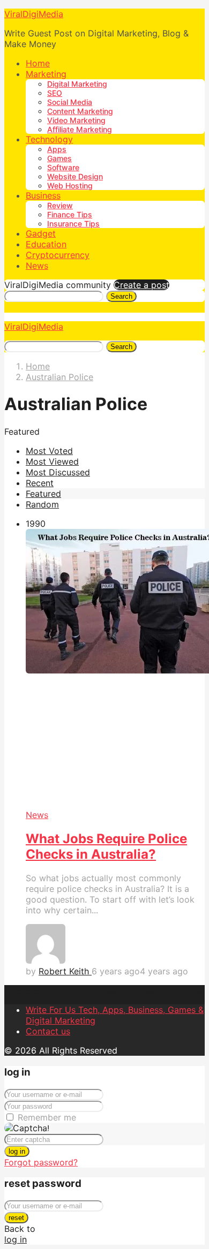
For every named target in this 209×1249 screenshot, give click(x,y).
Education (46, 244)
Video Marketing (76, 120)
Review (60, 205)
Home (38, 63)
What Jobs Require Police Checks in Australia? (106, 846)
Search (121, 296)
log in (17, 1151)
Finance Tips (69, 214)
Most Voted (49, 450)
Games (59, 158)
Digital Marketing (77, 83)
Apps (56, 149)
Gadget (41, 233)
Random (42, 504)
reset (16, 1218)
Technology (49, 139)
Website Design (75, 176)
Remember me (47, 1117)
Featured (43, 493)
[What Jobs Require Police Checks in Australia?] (115, 669)
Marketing (46, 74)
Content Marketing (80, 111)
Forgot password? (41, 1162)
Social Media (69, 102)
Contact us (48, 1031)
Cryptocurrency (57, 254)
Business (43, 195)
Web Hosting (70, 185)
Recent (40, 483)
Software (63, 167)
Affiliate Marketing (79, 129)
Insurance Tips (73, 223)
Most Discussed (58, 472)
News (37, 265)
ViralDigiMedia (33, 14)
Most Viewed (52, 461)
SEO (54, 92)
